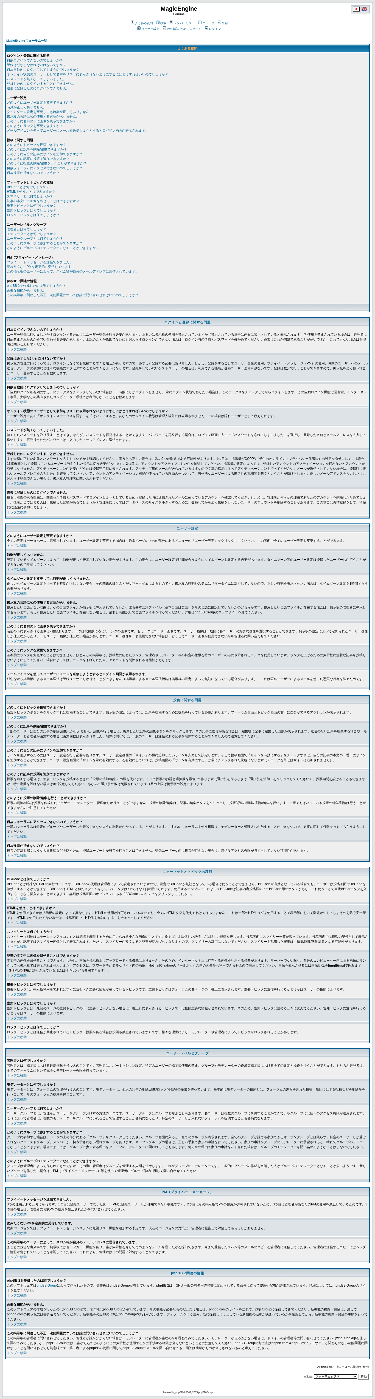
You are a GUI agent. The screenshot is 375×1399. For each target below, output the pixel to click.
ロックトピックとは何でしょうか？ (33, 215)
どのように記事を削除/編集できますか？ (37, 149)
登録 (225, 23)
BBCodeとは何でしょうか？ (28, 187)
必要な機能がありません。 (26, 290)
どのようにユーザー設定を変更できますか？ (40, 102)
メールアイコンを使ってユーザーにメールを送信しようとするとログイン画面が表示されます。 (78, 130)
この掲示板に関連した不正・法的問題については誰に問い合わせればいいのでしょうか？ (73, 295)
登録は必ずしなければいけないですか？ (36, 65)
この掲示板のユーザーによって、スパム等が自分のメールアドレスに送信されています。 (73, 271)
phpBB (179, 1392)
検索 (163, 23)
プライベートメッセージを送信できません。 (40, 262)
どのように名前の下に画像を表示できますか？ (41, 121)
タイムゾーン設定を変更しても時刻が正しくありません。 (50, 112)
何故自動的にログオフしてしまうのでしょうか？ (43, 70)
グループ (208, 23)
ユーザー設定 (150, 28)
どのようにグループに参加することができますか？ (45, 243)
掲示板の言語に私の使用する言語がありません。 (43, 116)
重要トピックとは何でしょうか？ (31, 206)
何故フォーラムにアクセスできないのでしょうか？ (45, 168)
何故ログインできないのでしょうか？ (35, 60)
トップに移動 (17, 349)
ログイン (215, 28)
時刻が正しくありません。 (26, 107)
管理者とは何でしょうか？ (26, 229)
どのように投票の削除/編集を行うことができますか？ (47, 163)
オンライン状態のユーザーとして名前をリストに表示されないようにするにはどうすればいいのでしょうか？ (87, 74)
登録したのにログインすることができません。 (41, 84)
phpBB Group (47, 1285)
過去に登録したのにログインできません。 (38, 88)
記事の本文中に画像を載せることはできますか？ (43, 201)
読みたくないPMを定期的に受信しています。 (40, 267)
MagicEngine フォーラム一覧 (26, 40)
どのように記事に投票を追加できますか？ (38, 159)
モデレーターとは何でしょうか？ (31, 234)
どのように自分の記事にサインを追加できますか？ (45, 154)
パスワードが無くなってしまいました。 (36, 79)
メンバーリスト (184, 23)
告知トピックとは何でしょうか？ (31, 210)
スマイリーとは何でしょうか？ (30, 196)
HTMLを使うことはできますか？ (31, 192)
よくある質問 (144, 23)
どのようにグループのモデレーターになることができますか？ (53, 248)
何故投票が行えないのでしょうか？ (33, 173)
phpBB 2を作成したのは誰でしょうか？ (36, 286)
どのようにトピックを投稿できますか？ (36, 145)
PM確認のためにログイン (184, 28)
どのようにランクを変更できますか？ (35, 126)
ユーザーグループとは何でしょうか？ (35, 238)
